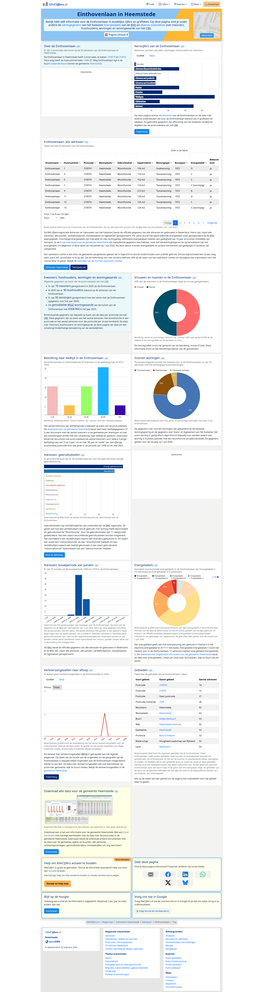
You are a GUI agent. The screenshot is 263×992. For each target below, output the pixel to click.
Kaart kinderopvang (176, 961)
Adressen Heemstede (57, 267)
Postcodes (110, 942)
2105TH (111, 57)
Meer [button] (196, 4)
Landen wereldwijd (115, 948)
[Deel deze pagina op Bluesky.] (185, 882)
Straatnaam (51, 162)
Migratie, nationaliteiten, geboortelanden (126, 967)
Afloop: (47, 687)
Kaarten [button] (180, 4)
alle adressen (165, 115)
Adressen (110, 935)
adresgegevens (71, 25)
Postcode (89, 162)
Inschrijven (51, 910)
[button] (78, 46)
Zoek (151, 4)
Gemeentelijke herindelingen (181, 942)
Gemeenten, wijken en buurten (121, 938)
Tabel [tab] (152, 55)
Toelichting (142, 131)
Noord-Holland (167, 735)
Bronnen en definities (177, 938)
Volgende (212, 222)
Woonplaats (105, 162)
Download (213, 4)
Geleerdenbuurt (58, 63)
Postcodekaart (173, 967)
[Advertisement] (86, 95)
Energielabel (197, 162)
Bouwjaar (180, 162)
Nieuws (169, 945)
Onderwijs (110, 971)
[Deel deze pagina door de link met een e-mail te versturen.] (151, 874)
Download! (51, 851)
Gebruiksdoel (124, 162)
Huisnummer (71, 162)
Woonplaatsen (124, 942)
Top (174, 922)
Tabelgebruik (79, 267)
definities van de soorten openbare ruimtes (99, 260)
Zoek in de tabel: (179, 150)
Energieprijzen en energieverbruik (123, 964)
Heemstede (96, 63)
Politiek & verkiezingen (117, 974)
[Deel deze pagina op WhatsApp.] (203, 874)
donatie (52, 870)
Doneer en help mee (57, 883)
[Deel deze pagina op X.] (168, 882)
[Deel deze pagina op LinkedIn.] (185, 874)
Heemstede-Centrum (170, 724)
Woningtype (162, 162)
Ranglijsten (171, 948)
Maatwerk (171, 983)
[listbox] (57, 687)
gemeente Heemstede (55, 770)
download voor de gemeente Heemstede (68, 429)
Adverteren (171, 977)
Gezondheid (111, 961)
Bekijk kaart (207, 35)
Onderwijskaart (174, 964)
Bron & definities (54, 554)
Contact (170, 980)
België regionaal (134, 948)
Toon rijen (54, 217)
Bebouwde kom (215, 161)
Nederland (164, 746)
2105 (161, 701)
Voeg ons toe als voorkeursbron (154, 911)
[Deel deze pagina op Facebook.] (168, 874)
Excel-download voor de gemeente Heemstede (84, 242)
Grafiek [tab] (140, 55)
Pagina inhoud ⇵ (118, 34)
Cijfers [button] (164, 4)
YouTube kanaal (174, 986)
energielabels (112, 25)
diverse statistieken (153, 25)
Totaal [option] (56, 687)
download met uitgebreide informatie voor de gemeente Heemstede (175, 654)
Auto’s (108, 957)
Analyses (170, 935)
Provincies (110, 945)
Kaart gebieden (173, 957)
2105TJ (122, 57)
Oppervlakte (144, 162)
